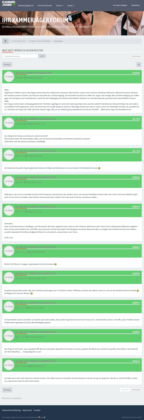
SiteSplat (21, 417)
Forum (59, 5)
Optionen (125, 390)
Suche (70, 5)
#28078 (136, 206)
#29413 (136, 361)
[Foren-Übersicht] (5, 41)
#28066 (136, 177)
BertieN (21, 337)
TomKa (21, 211)
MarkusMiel (23, 278)
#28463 (136, 247)
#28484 (136, 273)
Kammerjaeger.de (25, 5)
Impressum (27, 410)
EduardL (21, 307)
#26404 (136, 72)
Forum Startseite (45, 5)
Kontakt (37, 410)
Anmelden (135, 5)
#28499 (136, 331)
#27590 (136, 118)
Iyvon (20, 182)
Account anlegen (120, 5)
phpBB (13, 417)
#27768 (136, 151)
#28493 (136, 302)
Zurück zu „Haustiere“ (13, 398)
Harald (20, 156)
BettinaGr (22, 252)
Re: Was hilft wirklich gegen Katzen (35, 118)
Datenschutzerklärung (11, 410)
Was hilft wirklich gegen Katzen (22, 50)
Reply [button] (8, 64)
